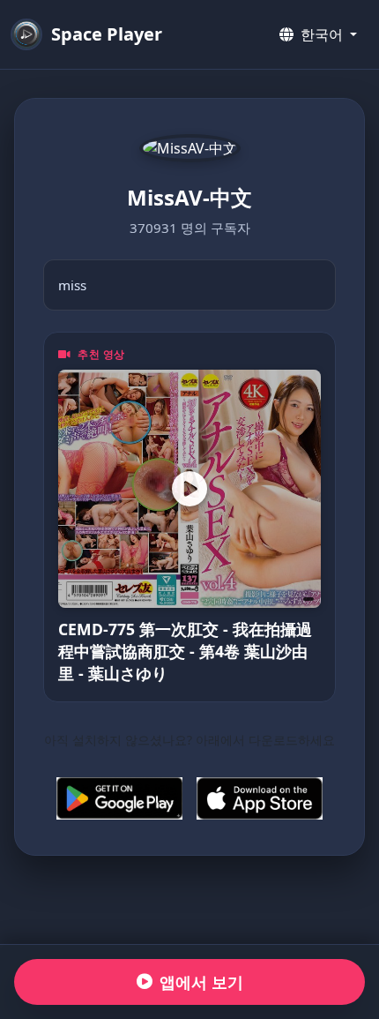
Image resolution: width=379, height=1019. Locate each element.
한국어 (321, 34)
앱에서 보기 (201, 982)
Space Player (106, 34)
